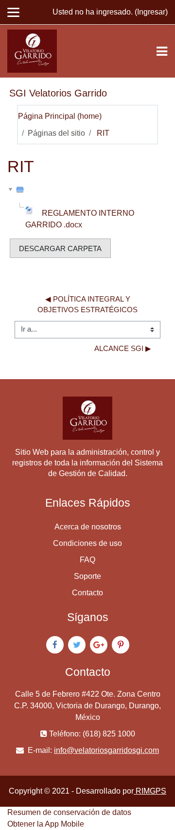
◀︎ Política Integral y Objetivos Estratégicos (87, 304)
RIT (103, 133)
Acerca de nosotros (87, 527)
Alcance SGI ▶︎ (122, 348)
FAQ (87, 560)
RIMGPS (150, 791)
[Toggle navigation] (162, 51)
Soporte (87, 576)
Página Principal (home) (60, 116)
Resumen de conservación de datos (69, 812)
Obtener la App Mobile (45, 824)
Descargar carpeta (60, 249)
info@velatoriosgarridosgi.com (106, 750)
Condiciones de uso (87, 543)
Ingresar (151, 12)
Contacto (87, 593)
